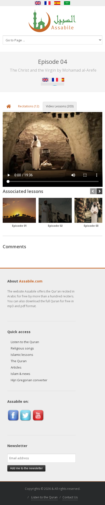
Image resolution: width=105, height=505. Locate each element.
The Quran (19, 361)
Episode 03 (91, 225)
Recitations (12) (28, 106)
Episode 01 (19, 225)
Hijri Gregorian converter (29, 380)
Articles (16, 367)
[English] (38, 3)
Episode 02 (55, 225)
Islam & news (20, 373)
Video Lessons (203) (60, 106)
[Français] (47, 3)
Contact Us (70, 497)
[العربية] (67, 3)
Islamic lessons (22, 354)
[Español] (57, 3)
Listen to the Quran (25, 342)
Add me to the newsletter (26, 468)
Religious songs (22, 348)
